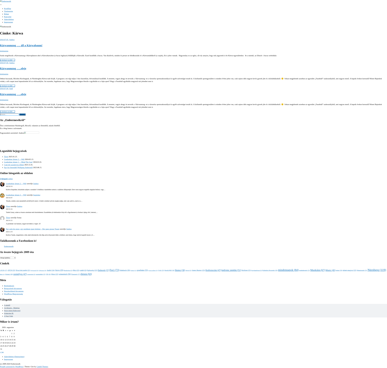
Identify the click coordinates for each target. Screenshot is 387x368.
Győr (161, 270)
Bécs (76, 270)
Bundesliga (68, 270)
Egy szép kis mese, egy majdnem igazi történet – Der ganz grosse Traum (32, 229)
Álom (6, 157)
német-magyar (349, 270)
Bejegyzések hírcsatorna (13, 288)
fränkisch (125, 270)
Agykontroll (35, 270)
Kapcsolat (7, 17)
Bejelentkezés (9, 286)
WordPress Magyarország (13, 294)
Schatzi (9, 274)
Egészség (92, 270)
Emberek (103, 270)
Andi (11, 89)
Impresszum (8, 22)
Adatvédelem (9, 19)
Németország (362, 270)
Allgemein (42, 270)
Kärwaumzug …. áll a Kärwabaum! (21, 45)
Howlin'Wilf (169, 270)
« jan (2, 352)
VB (48, 274)
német (339, 270)
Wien (54, 274)
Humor (180, 270)
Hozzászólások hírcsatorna (13, 291)
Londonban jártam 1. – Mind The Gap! (18, 162)
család (83, 270)
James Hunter (198, 270)
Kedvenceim (213, 270)
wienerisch (65, 274)
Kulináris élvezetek (270, 270)
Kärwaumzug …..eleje (13, 68)
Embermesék (9, 246)
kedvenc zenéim (231, 270)
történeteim (4, 51)
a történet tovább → (7, 60)
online (6, 179)
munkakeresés (304, 270)
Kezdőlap (7, 9)
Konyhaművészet (256, 270)
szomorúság (31, 274)
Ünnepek (75, 274)
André (51, 270)
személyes (20, 274)
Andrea (12, 40)
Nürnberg (377, 269)
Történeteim (8, 11)
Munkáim (317, 270)
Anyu (59, 270)
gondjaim (142, 270)
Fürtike (133, 270)
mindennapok (288, 269)
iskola (188, 270)
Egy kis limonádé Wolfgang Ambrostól (18, 167)
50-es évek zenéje (23, 270)
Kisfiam (246, 270)
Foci (114, 270)
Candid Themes (42, 367)
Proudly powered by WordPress (11, 367)
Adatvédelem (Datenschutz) (14, 357)
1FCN (11, 270)
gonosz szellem (153, 270)
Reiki (2, 274)
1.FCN (3, 270)
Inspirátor (36, 195)
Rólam (6, 14)
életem (86, 274)
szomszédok (40, 274)
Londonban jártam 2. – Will (14, 159)
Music (330, 270)
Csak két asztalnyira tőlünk (14, 165)
